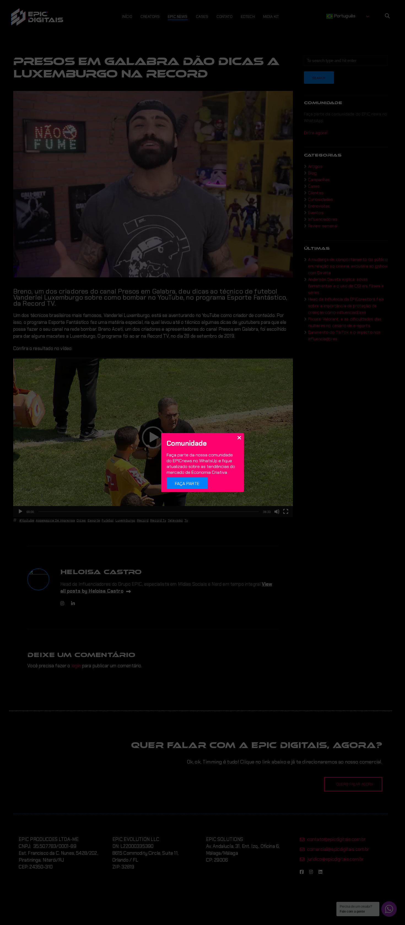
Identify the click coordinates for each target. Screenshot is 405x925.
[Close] (239, 437)
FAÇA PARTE (187, 483)
